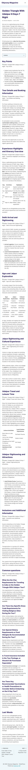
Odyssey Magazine (8, 20)
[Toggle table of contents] (23, 55)
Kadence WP (16, 766)
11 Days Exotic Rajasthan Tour (22, 750)
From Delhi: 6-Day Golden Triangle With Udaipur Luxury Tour (7, 752)
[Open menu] (25, 3)
